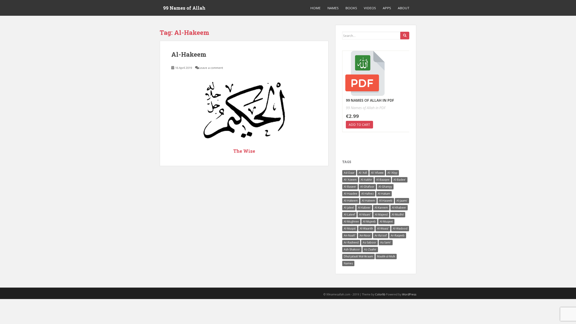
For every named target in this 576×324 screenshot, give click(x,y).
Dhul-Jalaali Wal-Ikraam (358, 256)
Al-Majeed (381, 214)
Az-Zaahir (370, 249)
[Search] (404, 35)
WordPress (409, 294)
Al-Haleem (368, 200)
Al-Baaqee (382, 180)
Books (351, 8)
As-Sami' (385, 242)
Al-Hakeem (188, 54)
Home (315, 8)
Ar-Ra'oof (381, 235)
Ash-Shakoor (352, 249)
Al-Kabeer (364, 207)
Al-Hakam (384, 194)
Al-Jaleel (349, 207)
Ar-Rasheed (351, 242)
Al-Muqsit (350, 228)
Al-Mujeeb (369, 221)
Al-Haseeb (385, 200)
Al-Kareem (381, 207)
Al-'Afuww (377, 173)
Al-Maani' (365, 214)
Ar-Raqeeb (398, 235)
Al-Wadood (400, 228)
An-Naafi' (350, 235)
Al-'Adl (363, 173)
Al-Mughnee (351, 221)
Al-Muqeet (386, 221)
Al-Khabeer (399, 207)
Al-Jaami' (401, 200)
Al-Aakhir (366, 180)
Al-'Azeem (350, 180)
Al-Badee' (400, 180)
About (404, 8)
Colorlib (380, 294)
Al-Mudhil (398, 214)
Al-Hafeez (367, 194)
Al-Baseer (350, 187)
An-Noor (365, 235)
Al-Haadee (350, 194)
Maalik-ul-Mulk (386, 256)
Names (333, 8)
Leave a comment (211, 68)
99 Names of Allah (184, 8)
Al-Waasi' (383, 228)
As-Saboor (369, 242)
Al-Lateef (349, 214)
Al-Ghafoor (367, 187)
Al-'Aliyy (392, 173)
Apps (387, 8)
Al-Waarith (366, 228)
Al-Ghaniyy (385, 187)
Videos (370, 8)
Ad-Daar (349, 173)
